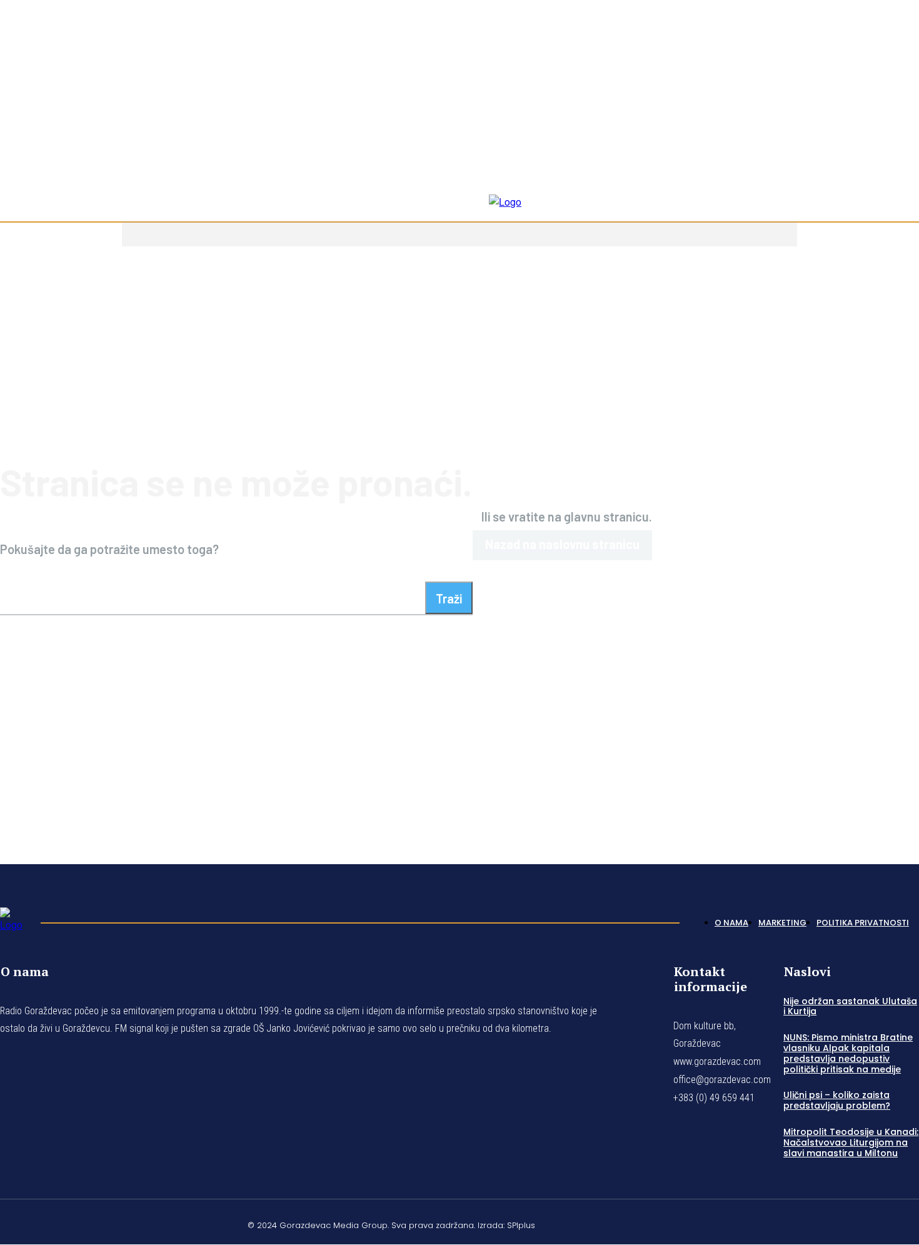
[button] (904, 170)
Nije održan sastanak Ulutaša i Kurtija (850, 1006)
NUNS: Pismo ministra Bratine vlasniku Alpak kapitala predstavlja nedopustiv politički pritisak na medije (848, 1053)
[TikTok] (898, 107)
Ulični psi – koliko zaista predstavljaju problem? (836, 1100)
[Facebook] (868, 107)
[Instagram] (883, 107)
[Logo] (14, 919)
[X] (884, 1223)
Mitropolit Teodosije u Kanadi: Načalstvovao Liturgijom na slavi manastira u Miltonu (850, 1142)
